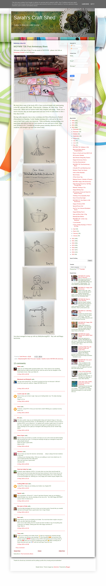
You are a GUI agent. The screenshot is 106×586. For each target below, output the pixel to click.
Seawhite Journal (45, 358)
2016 (73, 252)
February (75, 233)
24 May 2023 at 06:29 (23, 388)
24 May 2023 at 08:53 (23, 412)
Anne (18, 406)
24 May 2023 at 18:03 (23, 488)
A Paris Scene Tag (77, 177)
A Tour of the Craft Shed (84, 371)
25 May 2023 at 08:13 (23, 512)
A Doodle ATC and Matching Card (81, 168)
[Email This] (35, 356)
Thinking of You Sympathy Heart (81, 195)
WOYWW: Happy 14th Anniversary (82, 181)
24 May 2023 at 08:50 (23, 401)
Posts (73, 45)
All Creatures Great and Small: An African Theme (82, 192)
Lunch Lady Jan (22, 393)
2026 (73, 120)
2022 (73, 238)
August (75, 138)
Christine (20, 451)
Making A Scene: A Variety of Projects (82, 179)
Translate (82, 269)
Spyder (19, 493)
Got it (92, 4)
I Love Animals (76, 222)
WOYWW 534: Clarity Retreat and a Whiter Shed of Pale (85, 335)
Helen (19, 366)
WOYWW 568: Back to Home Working (84, 299)
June (74, 143)
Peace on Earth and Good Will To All (82, 153)
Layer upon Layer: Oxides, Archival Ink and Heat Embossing (85, 383)
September (76, 136)
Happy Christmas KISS (79, 203)
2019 (73, 245)
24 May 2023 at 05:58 (23, 374)
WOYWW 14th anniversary (56, 358)
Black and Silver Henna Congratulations (79, 150)
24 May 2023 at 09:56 (23, 464)
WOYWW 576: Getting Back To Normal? (84, 276)
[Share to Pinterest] (41, 356)
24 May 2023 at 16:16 (23, 478)
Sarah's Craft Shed (34, 17)
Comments (75, 48)
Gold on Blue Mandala (79, 172)
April (74, 229)
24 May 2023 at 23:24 (23, 501)
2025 (73, 123)
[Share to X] (38, 356)
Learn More (85, 4)
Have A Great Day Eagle (79, 198)
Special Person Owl (78, 206)
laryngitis (38, 358)
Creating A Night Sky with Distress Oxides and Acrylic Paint (84, 348)
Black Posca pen (32, 358)
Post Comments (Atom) (27, 553)
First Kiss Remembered (79, 162)
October (75, 134)
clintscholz (56, 567)
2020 (73, 243)
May (74, 145)
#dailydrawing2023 (22, 358)
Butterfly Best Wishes (78, 216)
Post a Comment (20, 547)
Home (39, 551)
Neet (18, 517)
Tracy (18, 533)
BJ (18, 417)
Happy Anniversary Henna (80, 160)
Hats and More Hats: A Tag (80, 214)
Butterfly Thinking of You (79, 187)
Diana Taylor (20, 435)
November (76, 131)
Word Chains (76, 174)
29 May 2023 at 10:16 (23, 528)
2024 (73, 125)
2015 (73, 254)
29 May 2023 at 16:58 (23, 544)
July (74, 140)
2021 (73, 240)
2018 (73, 247)
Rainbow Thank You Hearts (80, 170)
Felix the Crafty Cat (22, 469)
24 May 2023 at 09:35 (23, 430)
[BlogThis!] (37, 356)
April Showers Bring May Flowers (81, 157)
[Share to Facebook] (40, 356)
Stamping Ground (19, 52)
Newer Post (17, 551)
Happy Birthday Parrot (78, 212)
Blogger (68, 567)
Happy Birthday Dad (78, 189)
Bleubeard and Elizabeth (24, 379)
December (76, 129)
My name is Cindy (22, 506)
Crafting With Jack (22, 483)
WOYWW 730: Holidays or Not (81, 147)
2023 (73, 127)
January (75, 235)
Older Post (62, 551)
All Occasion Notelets (78, 155)
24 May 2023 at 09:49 (23, 446)
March (75, 231)
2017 (73, 249)
